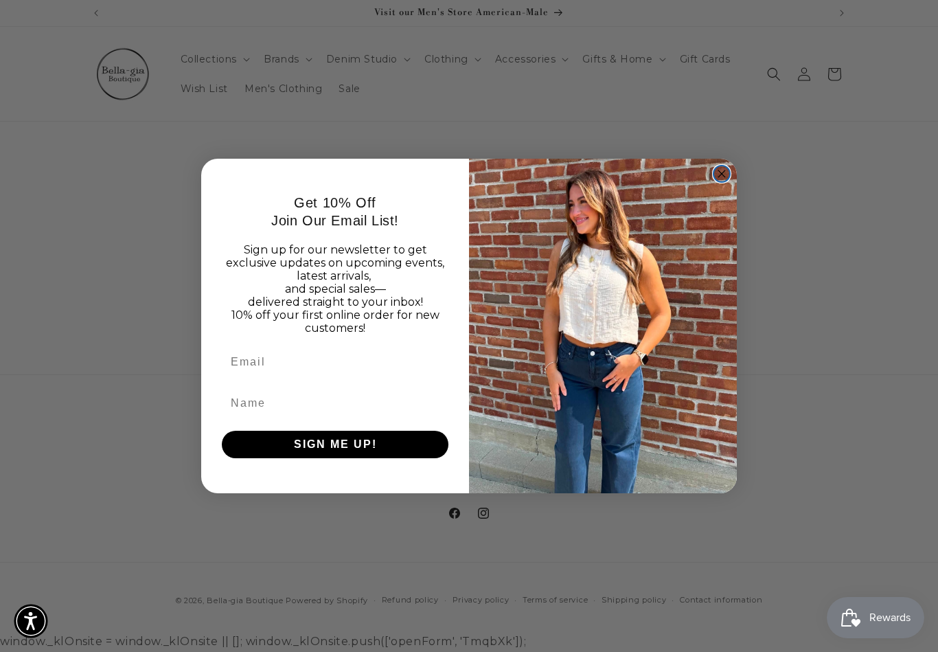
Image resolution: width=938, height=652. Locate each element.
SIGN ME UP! (335, 444)
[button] (31, 621)
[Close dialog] (721, 174)
